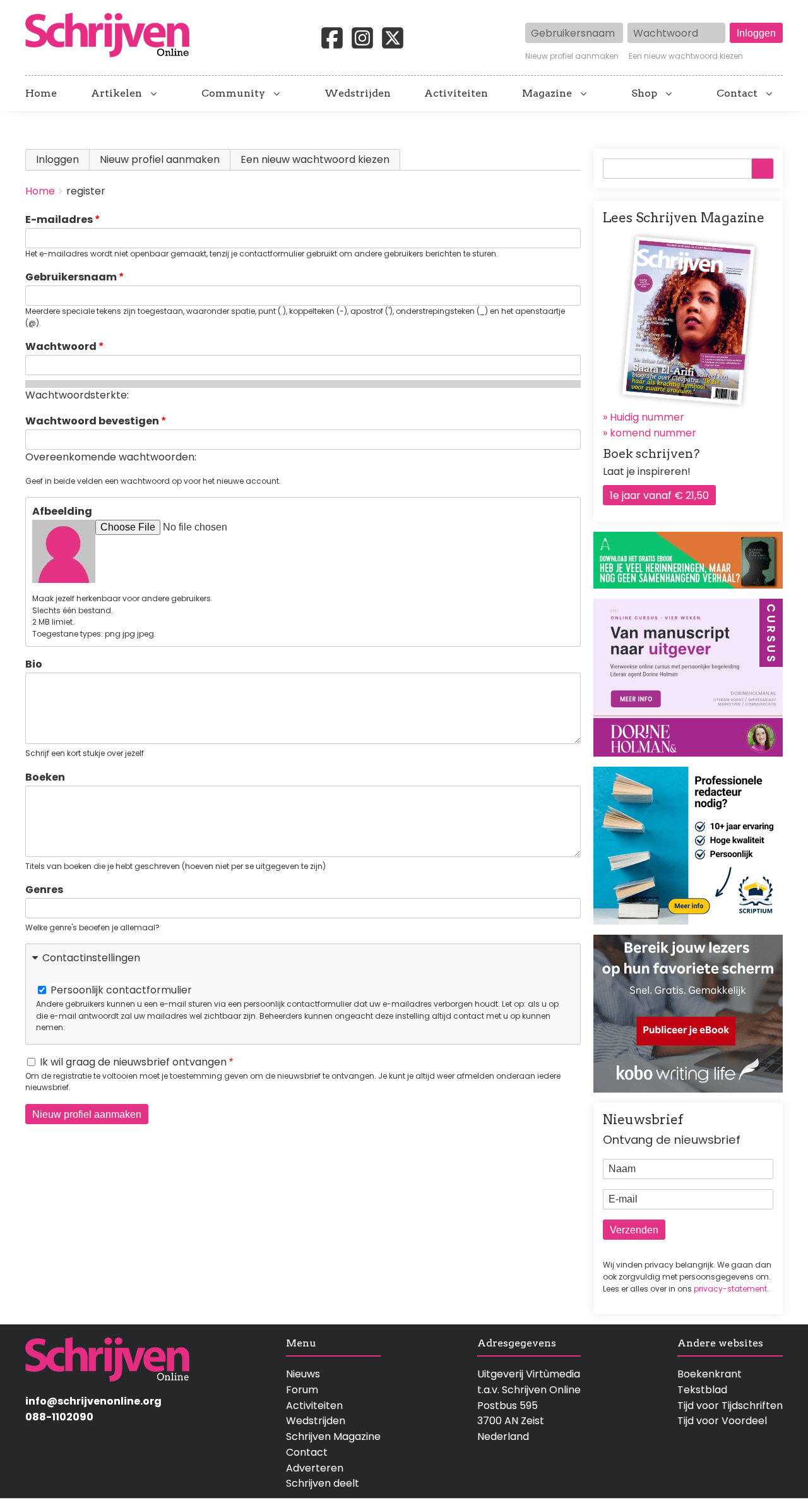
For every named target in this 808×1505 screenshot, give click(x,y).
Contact (737, 93)
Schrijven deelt (322, 1483)
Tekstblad (702, 1389)
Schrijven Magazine (333, 1436)
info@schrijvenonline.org (93, 1401)
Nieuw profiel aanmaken (572, 56)
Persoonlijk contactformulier (121, 990)
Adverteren (314, 1468)
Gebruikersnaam (71, 277)
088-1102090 (59, 1417)
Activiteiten (456, 93)
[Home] (112, 36)
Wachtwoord (61, 346)
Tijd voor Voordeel (722, 1420)
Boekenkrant (709, 1374)
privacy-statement (730, 1288)
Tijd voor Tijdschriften (730, 1405)
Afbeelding (62, 511)
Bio (33, 664)
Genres (44, 889)
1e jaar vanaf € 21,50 (659, 495)
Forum (302, 1389)
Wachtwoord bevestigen (92, 421)
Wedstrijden (357, 93)
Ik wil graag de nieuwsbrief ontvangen (133, 1062)
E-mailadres (59, 219)
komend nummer (653, 433)
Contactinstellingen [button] (91, 957)
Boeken (45, 777)
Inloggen (57, 159)
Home (41, 93)
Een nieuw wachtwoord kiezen (686, 56)
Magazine (547, 93)
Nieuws (303, 1374)
